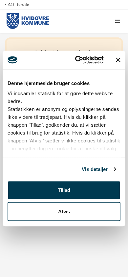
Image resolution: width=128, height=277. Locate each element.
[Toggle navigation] (118, 21)
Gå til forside (18, 4)
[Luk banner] (118, 59)
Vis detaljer (95, 169)
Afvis (64, 211)
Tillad (64, 190)
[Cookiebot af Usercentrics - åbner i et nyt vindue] (78, 60)
